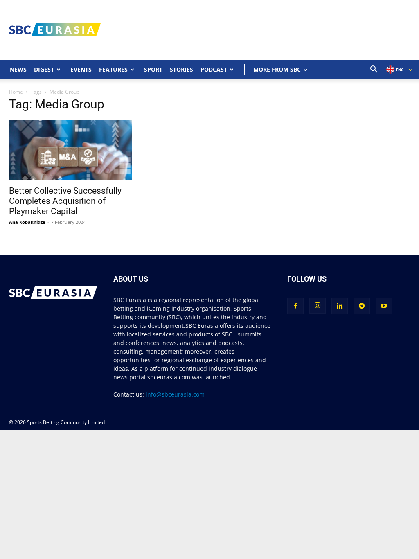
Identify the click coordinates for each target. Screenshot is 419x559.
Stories (181, 69)
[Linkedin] (339, 306)
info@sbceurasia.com (175, 394)
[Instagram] (317, 306)
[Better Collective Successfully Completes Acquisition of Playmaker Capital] (70, 150)
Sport (153, 69)
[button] (374, 70)
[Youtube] (384, 306)
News (18, 69)
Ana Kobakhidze (27, 222)
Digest (44, 69)
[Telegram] (362, 306)
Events (81, 69)
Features (113, 69)
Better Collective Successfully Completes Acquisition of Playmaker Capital (65, 201)
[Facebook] (295, 306)
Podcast (213, 69)
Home (16, 91)
